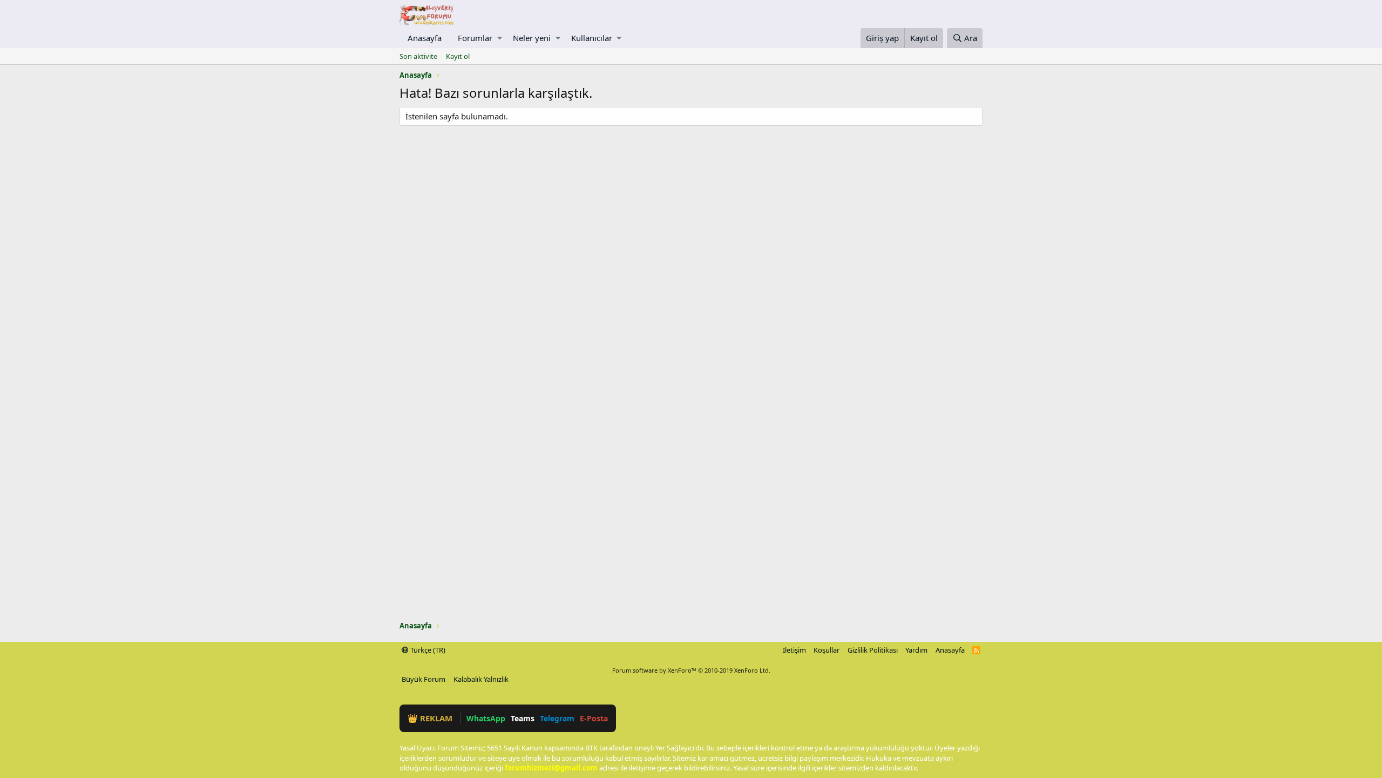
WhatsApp (485, 718)
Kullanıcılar (591, 37)
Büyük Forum (423, 679)
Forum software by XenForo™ (691, 670)
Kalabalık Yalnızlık (481, 679)
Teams (522, 718)
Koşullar (826, 650)
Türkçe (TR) (427, 650)
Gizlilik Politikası (873, 650)
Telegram (557, 718)
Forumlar (475, 37)
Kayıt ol (458, 56)
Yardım (916, 650)
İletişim (794, 650)
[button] (499, 38)
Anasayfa (425, 37)
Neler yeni (532, 37)
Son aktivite (418, 56)
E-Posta (594, 718)
